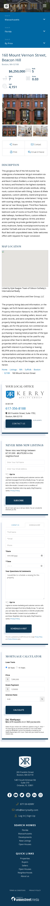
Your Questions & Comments (18, 571)
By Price (9, 43)
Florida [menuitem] (25, 830)
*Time (8, 561)
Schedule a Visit (34, 525)
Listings (13, 369)
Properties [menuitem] (25, 858)
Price (8, 675)
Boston (37, 369)
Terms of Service (12, 639)
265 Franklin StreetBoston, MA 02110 (25, 773)
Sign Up (31, 815)
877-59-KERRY (27, 804)
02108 (7, 373)
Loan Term (10, 662)
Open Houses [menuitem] (25, 844)
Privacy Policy (15, 491)
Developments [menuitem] (25, 837)
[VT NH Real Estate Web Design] (25, 899)
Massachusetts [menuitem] (25, 833)
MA (20, 369)
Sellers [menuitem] (25, 865)
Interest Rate (11, 695)
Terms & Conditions (17, 890)
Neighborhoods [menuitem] (25, 872)
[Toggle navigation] (44, 5)
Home (4, 369)
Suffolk (28, 369)
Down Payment (12, 685)
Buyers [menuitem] (25, 862)
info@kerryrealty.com (27, 809)
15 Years (21, 668)
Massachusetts (12, 19)
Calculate (18, 710)
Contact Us (18, 423)
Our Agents (37, 420)
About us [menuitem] (25, 876)
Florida (8, 31)
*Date (8, 551)
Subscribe (19, 500)
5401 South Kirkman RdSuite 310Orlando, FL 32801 (25, 783)
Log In (21, 815)
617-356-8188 (16, 408)
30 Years (11, 668)
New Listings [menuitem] (25, 840)
